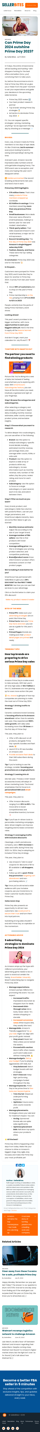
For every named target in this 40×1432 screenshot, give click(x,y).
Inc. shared (12, 695)
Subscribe (31, 5)
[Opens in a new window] (17, 1166)
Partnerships (29, 1421)
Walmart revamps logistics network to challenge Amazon (18, 1332)
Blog (34, 11)
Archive (14, 1210)
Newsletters (17, 11)
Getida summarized (15, 178)
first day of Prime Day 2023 (20, 242)
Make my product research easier (20, 599)
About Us (27, 11)
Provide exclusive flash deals (21, 754)
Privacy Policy (37, 1422)
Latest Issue (7, 11)
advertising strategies (18, 615)
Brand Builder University (21, 977)
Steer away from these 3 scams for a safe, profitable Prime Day (19, 1273)
